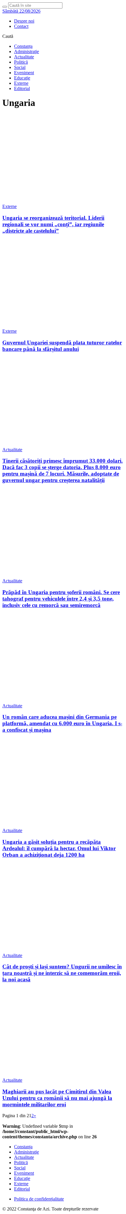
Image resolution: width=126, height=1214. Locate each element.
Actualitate (24, 56)
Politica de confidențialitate (39, 1198)
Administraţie (26, 51)
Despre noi (24, 20)
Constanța (23, 46)
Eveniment (24, 72)
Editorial (22, 88)
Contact (21, 26)
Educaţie (22, 77)
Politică (21, 62)
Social (19, 67)
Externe (21, 83)
